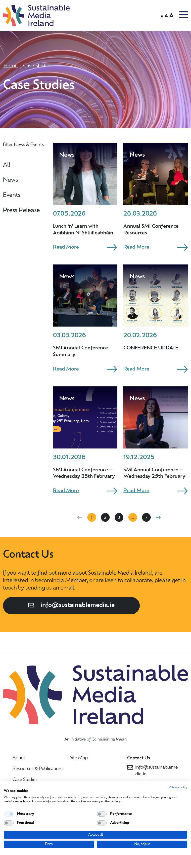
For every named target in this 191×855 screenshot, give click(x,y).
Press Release (21, 211)
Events (11, 195)
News (10, 180)
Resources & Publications (37, 769)
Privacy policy (178, 787)
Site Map (79, 758)
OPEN (183, 14)
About (18, 758)
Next (158, 517)
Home (10, 66)
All (6, 165)
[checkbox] (9, 814)
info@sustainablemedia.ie (78, 605)
